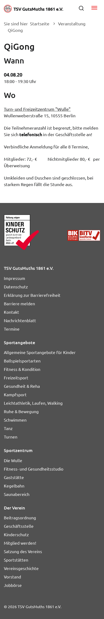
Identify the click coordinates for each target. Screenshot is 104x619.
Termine (12, 328)
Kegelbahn (14, 485)
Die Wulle (13, 460)
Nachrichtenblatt (20, 320)
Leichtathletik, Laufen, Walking (33, 402)
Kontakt (11, 311)
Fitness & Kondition (22, 369)
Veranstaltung (71, 23)
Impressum (14, 278)
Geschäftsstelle (19, 526)
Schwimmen (15, 419)
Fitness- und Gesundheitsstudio (33, 468)
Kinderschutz (16, 534)
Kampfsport (15, 394)
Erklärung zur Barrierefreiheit (32, 295)
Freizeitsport (16, 377)
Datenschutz (16, 286)
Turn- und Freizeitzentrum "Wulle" (37, 108)
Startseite (39, 23)
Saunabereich (17, 494)
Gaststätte (14, 477)
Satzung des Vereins (23, 551)
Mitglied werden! (20, 542)
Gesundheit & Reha (22, 386)
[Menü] (94, 8)
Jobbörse (13, 585)
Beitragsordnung (20, 517)
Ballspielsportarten (22, 360)
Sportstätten (16, 559)
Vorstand (12, 576)
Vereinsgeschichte (21, 568)
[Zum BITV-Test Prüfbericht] (83, 235)
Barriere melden (19, 303)
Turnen (10, 436)
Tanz (8, 428)
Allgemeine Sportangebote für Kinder (40, 352)
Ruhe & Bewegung (21, 411)
